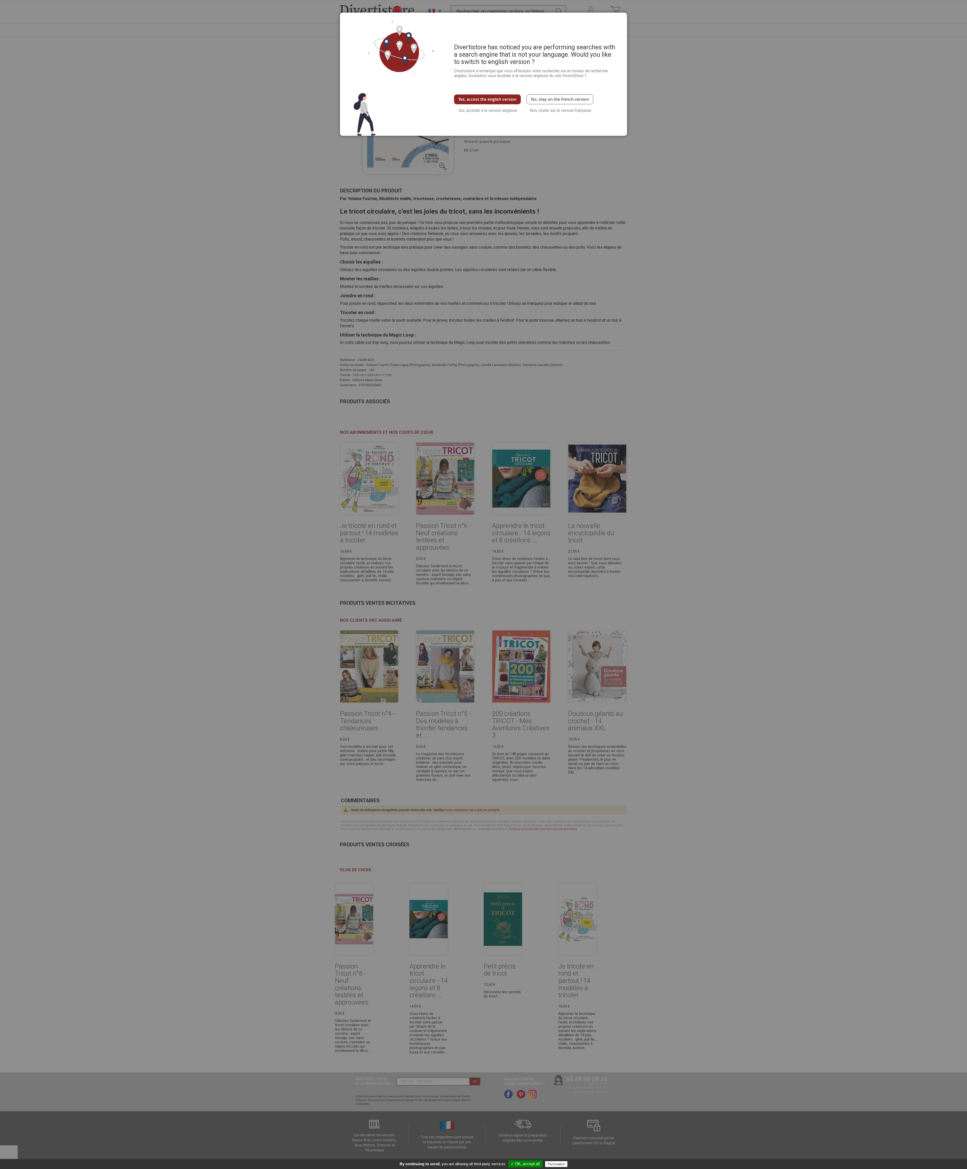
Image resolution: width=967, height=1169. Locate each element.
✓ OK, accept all (525, 1164)
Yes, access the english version (487, 99)
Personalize (556, 1164)
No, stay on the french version (560, 99)
